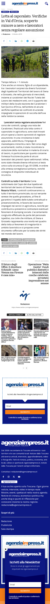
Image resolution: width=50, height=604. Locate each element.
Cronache (5, 12)
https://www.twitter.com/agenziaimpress (25, 307)
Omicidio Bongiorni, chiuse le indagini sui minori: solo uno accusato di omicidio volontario (24, 361)
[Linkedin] (15, 41)
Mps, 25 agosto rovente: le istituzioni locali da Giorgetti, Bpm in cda (8, 359)
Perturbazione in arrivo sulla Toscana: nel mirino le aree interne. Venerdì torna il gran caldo (41, 334)
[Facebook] (3, 41)
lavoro (32, 243)
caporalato (15, 240)
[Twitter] (9, 41)
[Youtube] (19, 476)
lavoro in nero (10, 246)
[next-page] (26, 368)
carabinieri (28, 240)
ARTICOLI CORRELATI (16, 315)
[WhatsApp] (21, 41)
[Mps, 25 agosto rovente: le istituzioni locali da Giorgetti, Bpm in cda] (8, 350)
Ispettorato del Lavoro (15, 243)
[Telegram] (27, 41)
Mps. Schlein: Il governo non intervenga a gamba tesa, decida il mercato (41, 360)
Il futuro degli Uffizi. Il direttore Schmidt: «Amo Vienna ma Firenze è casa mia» (12, 270)
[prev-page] (23, 368)
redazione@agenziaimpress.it (24, 471)
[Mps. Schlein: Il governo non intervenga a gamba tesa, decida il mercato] (41, 350)
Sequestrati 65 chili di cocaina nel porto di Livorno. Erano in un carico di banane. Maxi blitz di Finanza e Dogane (24, 335)
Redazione (6, 34)
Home (3, 9)
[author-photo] (25, 295)
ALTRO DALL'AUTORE (34, 315)
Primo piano (14, 12)
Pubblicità (6, 525)
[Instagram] (9, 476)
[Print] (33, 41)
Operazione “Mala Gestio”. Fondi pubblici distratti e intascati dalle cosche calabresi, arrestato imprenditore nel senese (38, 274)
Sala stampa (7, 528)
